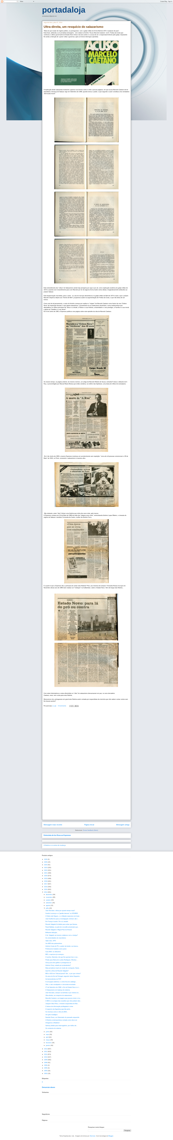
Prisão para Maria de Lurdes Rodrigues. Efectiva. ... (61, 960)
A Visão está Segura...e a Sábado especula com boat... (62, 916)
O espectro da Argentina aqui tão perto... (58, 1009)
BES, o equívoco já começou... (55, 954)
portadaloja (63, 9)
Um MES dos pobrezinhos (53, 943)
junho (48, 1031)
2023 (46, 867)
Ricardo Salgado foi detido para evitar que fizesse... (61, 924)
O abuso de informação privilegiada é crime (59, 1006)
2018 (46, 881)
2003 (46, 1073)
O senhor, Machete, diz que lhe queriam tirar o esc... (62, 957)
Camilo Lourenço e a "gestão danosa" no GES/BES (61, 913)
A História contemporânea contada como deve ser (61, 1020)
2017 (46, 884)
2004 (46, 1070)
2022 (46, 870)
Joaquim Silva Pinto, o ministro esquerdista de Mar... (62, 1003)
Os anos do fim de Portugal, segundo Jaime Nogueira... (63, 976)
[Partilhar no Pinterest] (78, 706)
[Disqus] (86, 737)
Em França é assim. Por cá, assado (56, 921)
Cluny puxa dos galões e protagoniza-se (58, 962)
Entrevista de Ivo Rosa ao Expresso (57, 835)
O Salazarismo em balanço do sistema (57, 990)
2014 (46, 892)
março (48, 1040)
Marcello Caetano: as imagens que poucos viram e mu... (63, 998)
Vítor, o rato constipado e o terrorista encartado (60, 984)
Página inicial (89, 825)
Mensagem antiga (122, 825)
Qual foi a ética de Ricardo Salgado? (57, 971)
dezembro (49, 894)
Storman (92, 1136)
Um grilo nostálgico (51, 1014)
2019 (46, 878)
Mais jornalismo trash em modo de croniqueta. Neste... (62, 968)
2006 (46, 1065)
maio (47, 1034)
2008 (46, 1062)
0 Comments (62, 706)
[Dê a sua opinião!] (72, 706)
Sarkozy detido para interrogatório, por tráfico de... (61, 1025)
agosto (48, 905)
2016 (46, 886)
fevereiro (49, 1042)
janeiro (48, 1045)
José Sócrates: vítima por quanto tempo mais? (60, 910)
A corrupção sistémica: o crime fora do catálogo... (61, 981)
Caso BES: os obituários (53, 951)
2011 (46, 1054)
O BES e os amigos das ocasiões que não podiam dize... (63, 1001)
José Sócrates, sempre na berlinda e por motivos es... (62, 992)
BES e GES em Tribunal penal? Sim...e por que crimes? (63, 973)
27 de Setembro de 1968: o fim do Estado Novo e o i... (62, 987)
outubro (48, 900)
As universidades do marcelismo (55, 938)
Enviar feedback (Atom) (90, 830)
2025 (46, 862)
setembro (49, 902)
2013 (46, 1049)
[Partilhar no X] (74, 706)
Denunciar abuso (48, 1087)
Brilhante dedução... (51, 932)
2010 (46, 1057)
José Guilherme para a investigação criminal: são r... (62, 919)
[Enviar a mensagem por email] (70, 706)
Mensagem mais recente (53, 825)
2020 (46, 875)
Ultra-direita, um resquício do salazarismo (58, 995)
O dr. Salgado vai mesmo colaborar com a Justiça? (61, 935)
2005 (46, 1068)
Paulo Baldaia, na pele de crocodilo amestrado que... (62, 927)
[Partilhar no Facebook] (76, 706)
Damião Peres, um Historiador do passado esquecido (62, 1017)
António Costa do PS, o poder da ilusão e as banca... (62, 946)
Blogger (110, 1136)
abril (47, 1037)
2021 (46, 873)
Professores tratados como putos (55, 949)
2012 (46, 1051)
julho (47, 908)
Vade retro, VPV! (50, 940)
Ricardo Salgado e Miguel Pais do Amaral (58, 929)
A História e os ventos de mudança (55, 845)
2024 (46, 865)
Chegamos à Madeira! (52, 1023)
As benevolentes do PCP (53, 979)
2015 (46, 889)
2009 (46, 1059)
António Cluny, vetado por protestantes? (58, 965)
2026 (46, 859)
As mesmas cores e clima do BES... (56, 1012)
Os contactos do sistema (53, 1028)
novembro (49, 897)
